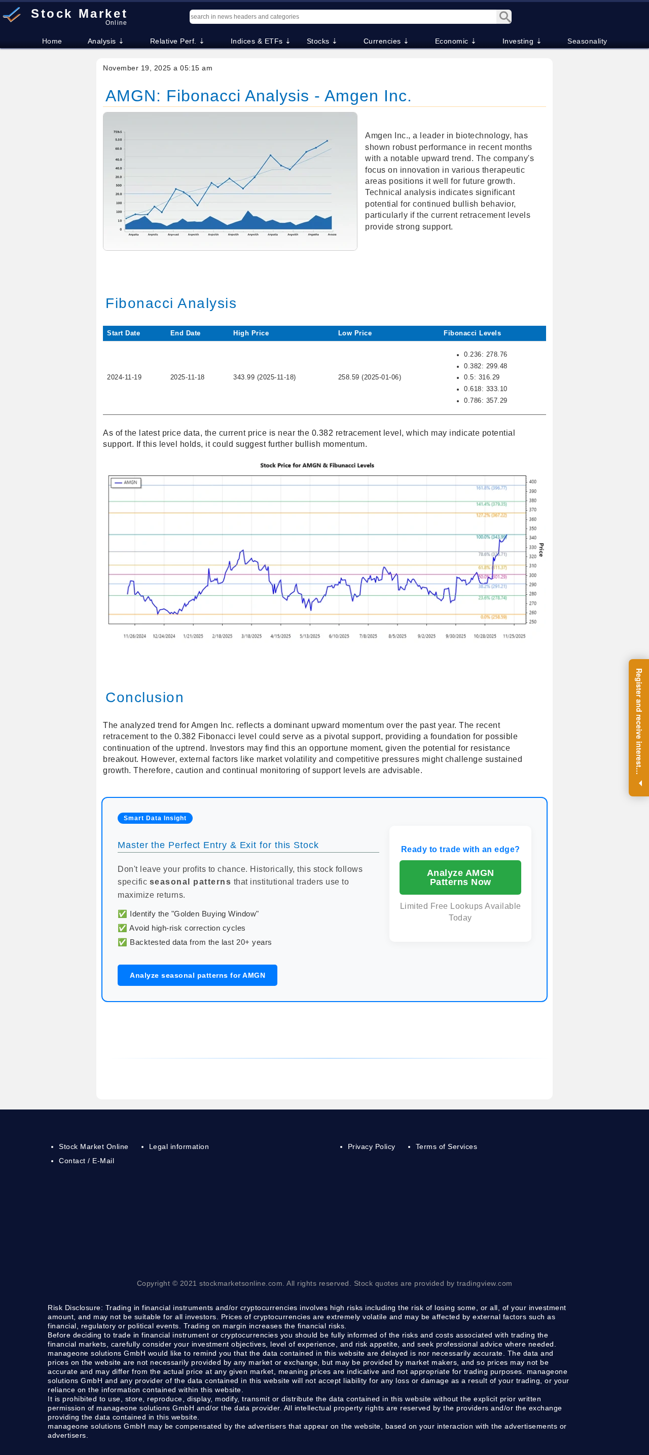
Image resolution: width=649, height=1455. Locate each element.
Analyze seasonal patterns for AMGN (197, 975)
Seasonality (587, 41)
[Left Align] (504, 17)
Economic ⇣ (456, 41)
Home (52, 41)
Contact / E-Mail (86, 1161)
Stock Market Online (94, 1146)
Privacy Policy (371, 1146)
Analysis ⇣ (106, 41)
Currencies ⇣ (387, 41)
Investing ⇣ (522, 41)
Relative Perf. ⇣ (177, 41)
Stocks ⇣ (322, 41)
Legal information (179, 1146)
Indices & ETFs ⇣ (261, 41)
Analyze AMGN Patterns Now (460, 877)
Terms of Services (447, 1146)
